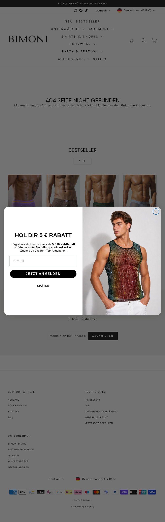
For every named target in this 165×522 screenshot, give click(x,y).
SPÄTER (43, 285)
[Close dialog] (156, 212)
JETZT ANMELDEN (43, 273)
